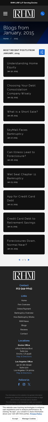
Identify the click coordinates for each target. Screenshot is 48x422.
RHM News (24, 321)
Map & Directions (24, 356)
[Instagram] (24, 384)
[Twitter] (29, 384)
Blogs (23, 325)
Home (24, 300)
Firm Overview (24, 304)
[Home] (23, 13)
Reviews (24, 329)
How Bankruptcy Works (24, 317)
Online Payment (24, 309)
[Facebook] (19, 384)
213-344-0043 (24, 288)
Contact (24, 334)
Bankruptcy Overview (24, 313)
